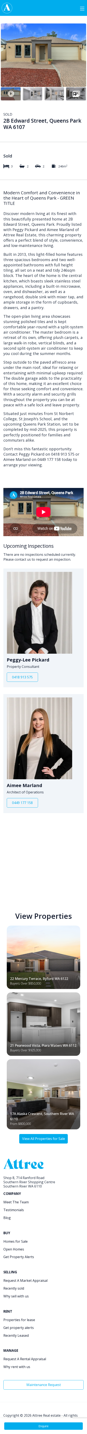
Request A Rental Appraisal (24, 1359)
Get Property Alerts (18, 1257)
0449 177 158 (22, 802)
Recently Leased (16, 1335)
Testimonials (13, 1210)
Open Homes (13, 1249)
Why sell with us (16, 1296)
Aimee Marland (24, 785)
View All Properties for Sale (43, 1138)
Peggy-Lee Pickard (28, 660)
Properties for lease (19, 1320)
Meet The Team (16, 1202)
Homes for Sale (15, 1241)
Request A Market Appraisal (25, 1280)
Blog (7, 1217)
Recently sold (13, 1288)
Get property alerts (18, 1327)
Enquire (43, 1426)
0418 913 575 (22, 677)
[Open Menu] (82, 8)
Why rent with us (16, 1366)
